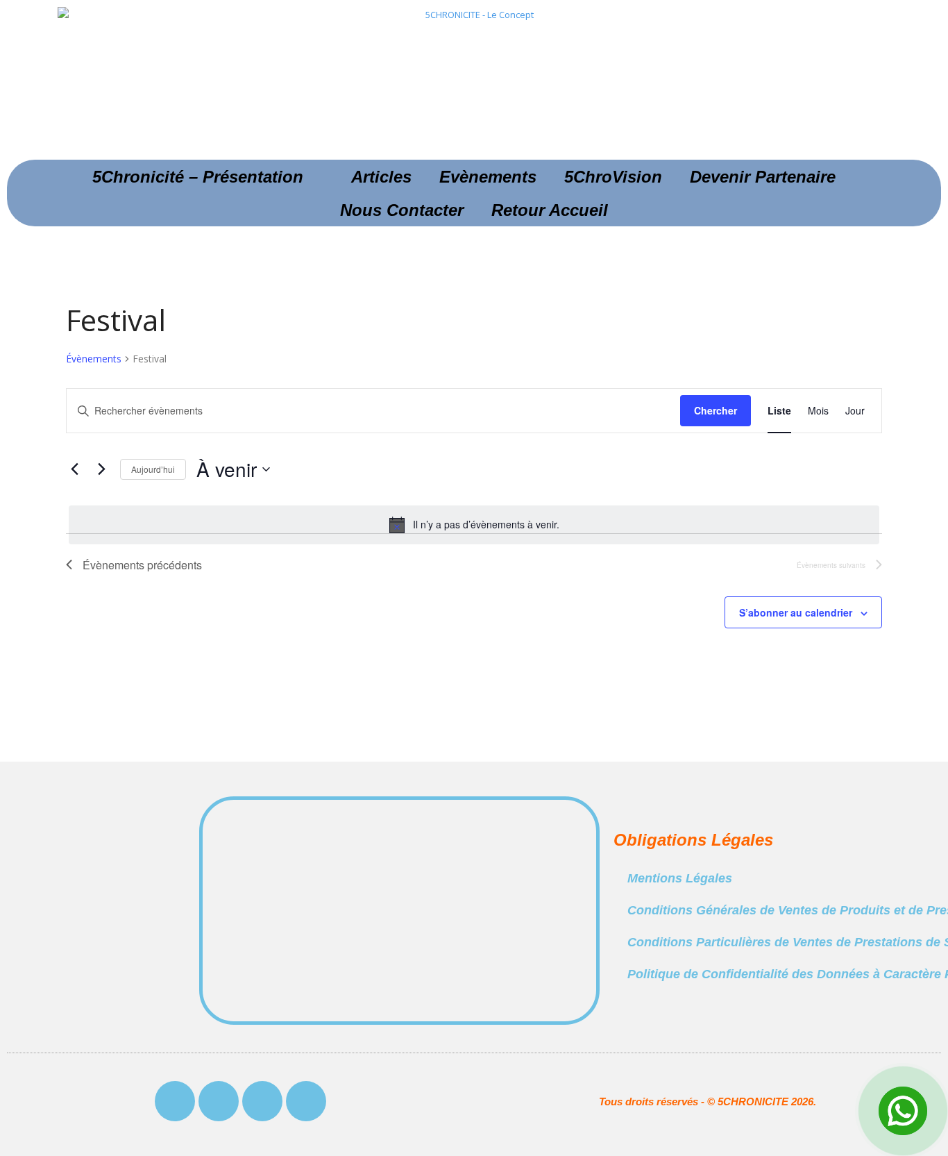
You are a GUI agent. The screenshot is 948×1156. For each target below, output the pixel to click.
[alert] (474, 524)
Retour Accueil (549, 210)
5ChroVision (613, 176)
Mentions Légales (679, 878)
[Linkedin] (306, 1101)
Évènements (93, 358)
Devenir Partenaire (763, 176)
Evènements (487, 176)
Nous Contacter (402, 210)
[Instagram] (218, 1101)
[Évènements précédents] (74, 469)
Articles (381, 176)
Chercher (715, 410)
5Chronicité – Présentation (197, 176)
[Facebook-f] (175, 1101)
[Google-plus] (262, 1101)
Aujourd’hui (153, 469)
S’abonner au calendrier (795, 612)
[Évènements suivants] (101, 469)
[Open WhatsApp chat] (903, 1111)
